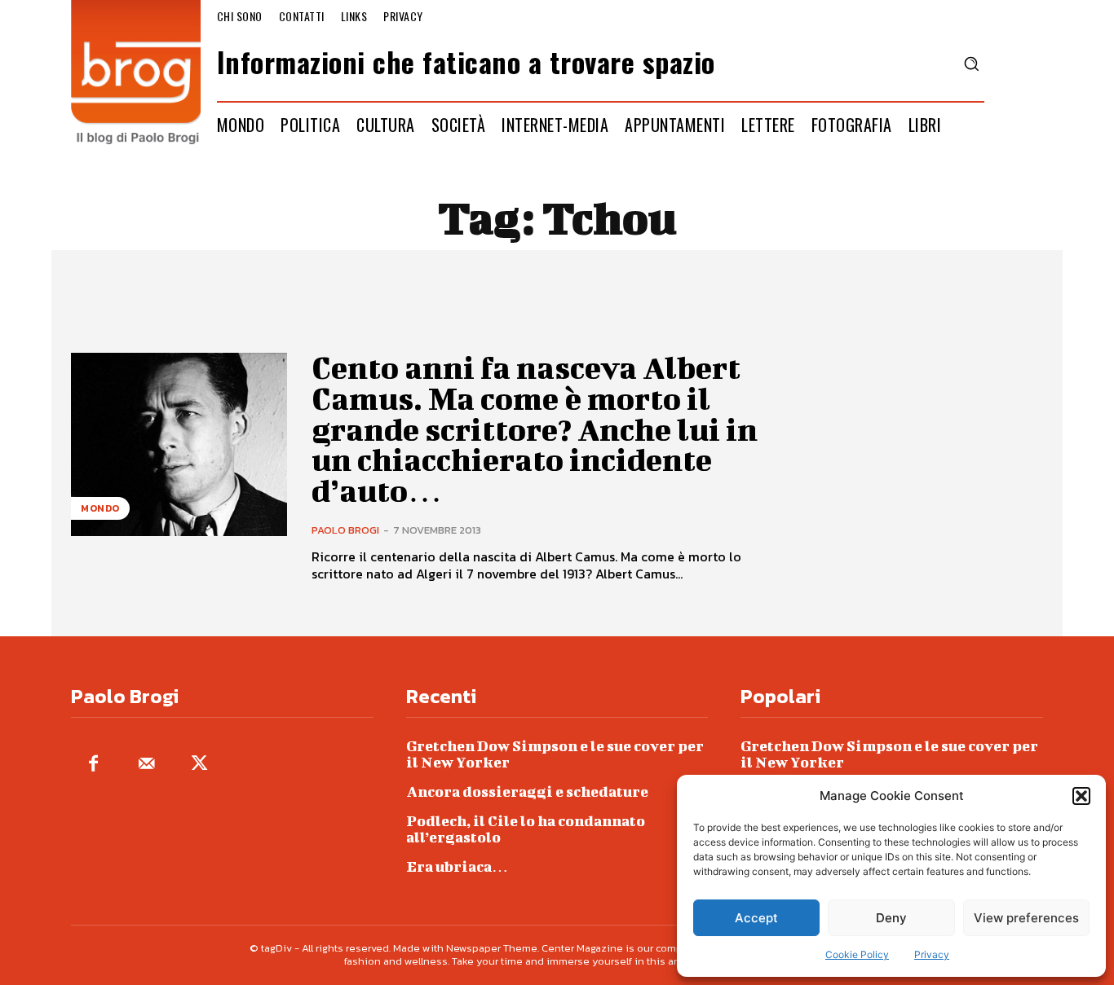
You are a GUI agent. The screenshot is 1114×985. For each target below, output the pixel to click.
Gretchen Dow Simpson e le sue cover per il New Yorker (555, 754)
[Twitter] (199, 764)
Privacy (931, 954)
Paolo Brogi (345, 530)
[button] (1081, 796)
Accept (756, 918)
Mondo (100, 508)
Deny (891, 918)
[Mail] (146, 764)
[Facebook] (93, 764)
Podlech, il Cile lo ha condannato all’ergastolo (525, 829)
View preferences (1026, 918)
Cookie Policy (857, 954)
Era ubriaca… (457, 866)
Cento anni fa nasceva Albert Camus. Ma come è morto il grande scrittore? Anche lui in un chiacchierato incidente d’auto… (535, 429)
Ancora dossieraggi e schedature (527, 791)
